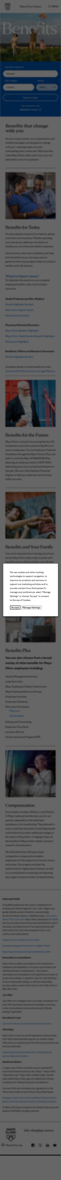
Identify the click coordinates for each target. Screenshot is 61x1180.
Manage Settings (31, 607)
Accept (15, 607)
